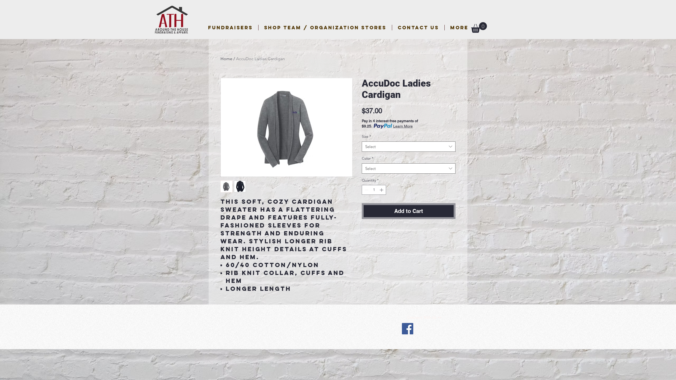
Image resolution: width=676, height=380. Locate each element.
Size (366, 136)
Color (367, 158)
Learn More (403, 126)
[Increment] (382, 189)
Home (226, 58)
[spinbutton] (374, 189)
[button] (325, 27)
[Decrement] (366, 189)
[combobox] (409, 146)
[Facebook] (407, 328)
